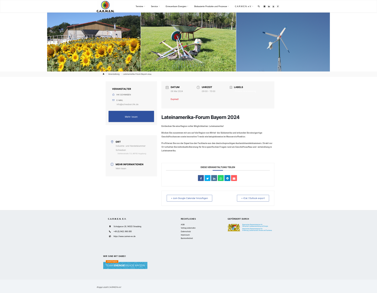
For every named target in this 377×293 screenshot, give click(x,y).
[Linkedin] (214, 178)
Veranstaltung (113, 74)
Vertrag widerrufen (188, 228)
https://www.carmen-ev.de (124, 236)
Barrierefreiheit (187, 238)
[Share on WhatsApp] (221, 178)
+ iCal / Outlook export (253, 198)
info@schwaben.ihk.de (127, 104)
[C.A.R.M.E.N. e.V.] (105, 6)
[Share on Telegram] (227, 178)
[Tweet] (207, 178)
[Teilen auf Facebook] (201, 178)
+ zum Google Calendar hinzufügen (189, 198)
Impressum (185, 235)
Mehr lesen (131, 116)
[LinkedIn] (269, 6)
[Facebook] (278, 6)
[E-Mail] (234, 178)
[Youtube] (273, 6)
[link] (259, 6)
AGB (183, 224)
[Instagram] (264, 6)
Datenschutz (186, 231)
